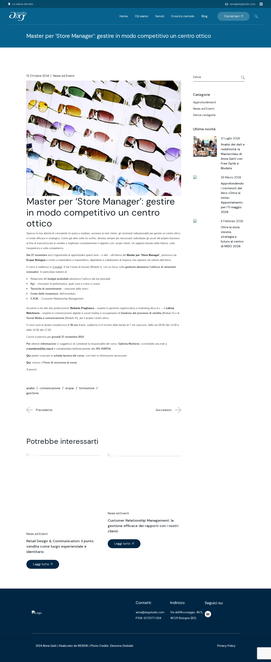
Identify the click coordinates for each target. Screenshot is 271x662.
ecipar (69, 388)
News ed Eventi (63, 76)
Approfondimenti (204, 102)
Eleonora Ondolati (121, 646)
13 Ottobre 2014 (37, 76)
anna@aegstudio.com (242, 4)
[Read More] (42, 564)
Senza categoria (204, 115)
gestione (32, 393)
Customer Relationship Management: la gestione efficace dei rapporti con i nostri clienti (143, 526)
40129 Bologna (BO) (183, 618)
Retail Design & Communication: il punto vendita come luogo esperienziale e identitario (60, 546)
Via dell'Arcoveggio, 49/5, (186, 612)
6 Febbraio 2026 (232, 221)
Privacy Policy (226, 646)
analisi (30, 388)
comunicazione (50, 388)
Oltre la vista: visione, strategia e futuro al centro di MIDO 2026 (232, 236)
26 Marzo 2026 (231, 177)
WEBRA (83, 646)
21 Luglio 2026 (230, 138)
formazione (86, 388)
